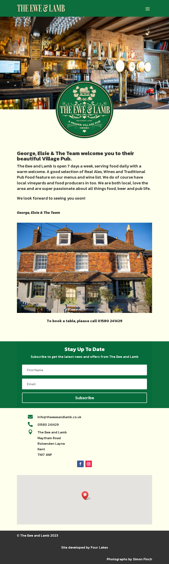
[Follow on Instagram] (88, 464)
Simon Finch (142, 559)
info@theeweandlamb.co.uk (59, 416)
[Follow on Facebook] (80, 464)
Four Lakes (99, 547)
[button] (86, 495)
